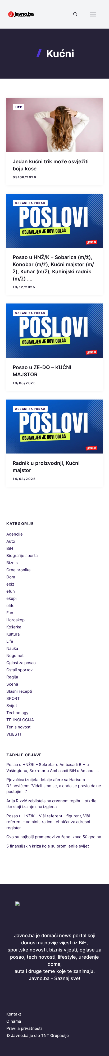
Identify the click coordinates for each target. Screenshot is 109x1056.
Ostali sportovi (20, 669)
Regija (12, 676)
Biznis (12, 562)
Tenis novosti (18, 726)
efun (10, 591)
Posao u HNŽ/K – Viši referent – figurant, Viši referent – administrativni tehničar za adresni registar (48, 821)
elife (10, 605)
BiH (9, 548)
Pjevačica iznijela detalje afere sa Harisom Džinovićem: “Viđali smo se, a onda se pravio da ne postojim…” (53, 785)
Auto (10, 541)
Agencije (14, 534)
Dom (10, 576)
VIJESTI (13, 734)
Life (18, 107)
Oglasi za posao (30, 203)
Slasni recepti (19, 691)
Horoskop (15, 619)
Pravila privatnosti (24, 1028)
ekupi (11, 598)
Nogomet (15, 655)
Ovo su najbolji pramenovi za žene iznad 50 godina (53, 836)
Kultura (13, 634)
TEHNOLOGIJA (20, 719)
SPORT (13, 698)
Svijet (11, 705)
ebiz (10, 584)
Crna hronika (18, 569)
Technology (17, 712)
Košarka (13, 626)
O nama (13, 1021)
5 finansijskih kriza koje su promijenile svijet (47, 846)
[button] (75, 14)
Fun (9, 612)
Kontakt (13, 1014)
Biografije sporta (22, 555)
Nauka (12, 648)
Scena (12, 684)
